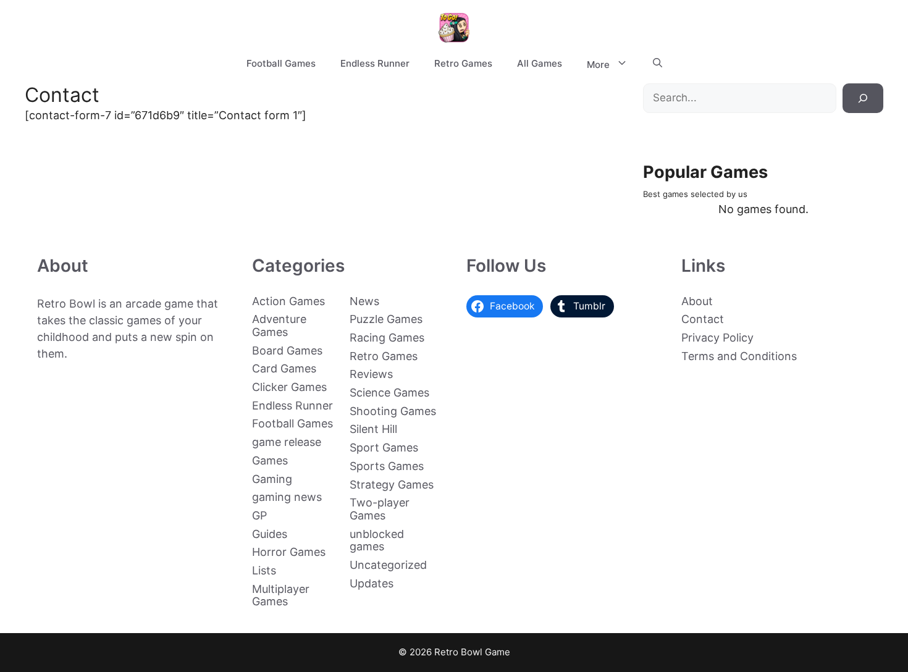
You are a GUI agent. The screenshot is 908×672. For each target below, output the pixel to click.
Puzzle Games (386, 319)
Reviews (371, 374)
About (697, 301)
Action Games (288, 301)
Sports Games (387, 466)
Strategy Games (392, 484)
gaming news (287, 496)
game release (286, 441)
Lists (264, 570)
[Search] (863, 98)
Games (270, 460)
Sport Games (384, 447)
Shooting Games (393, 411)
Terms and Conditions (739, 356)
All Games (539, 63)
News (364, 301)
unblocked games (377, 540)
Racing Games (387, 337)
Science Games (389, 392)
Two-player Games (380, 509)
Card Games (284, 368)
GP (259, 515)
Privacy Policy (717, 337)
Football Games (281, 63)
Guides (269, 533)
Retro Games (463, 63)
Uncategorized (388, 564)
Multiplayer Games (280, 595)
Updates (371, 583)
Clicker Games (289, 386)
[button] (658, 63)
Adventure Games (279, 325)
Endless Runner (375, 63)
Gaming (272, 478)
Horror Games (289, 551)
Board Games (287, 350)
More (598, 64)
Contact (702, 319)
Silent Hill (373, 428)
